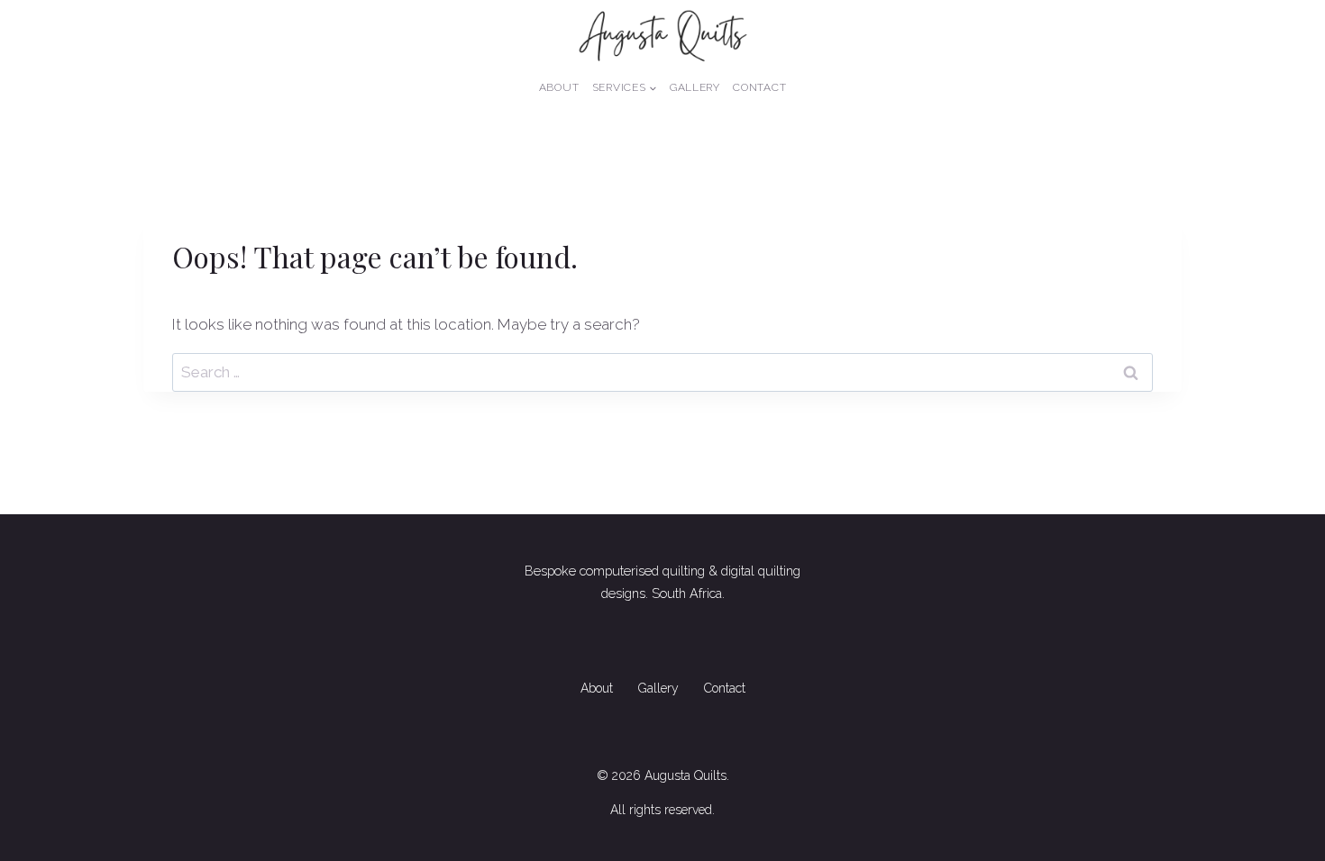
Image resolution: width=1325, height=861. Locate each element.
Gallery (695, 87)
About (559, 87)
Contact (759, 87)
